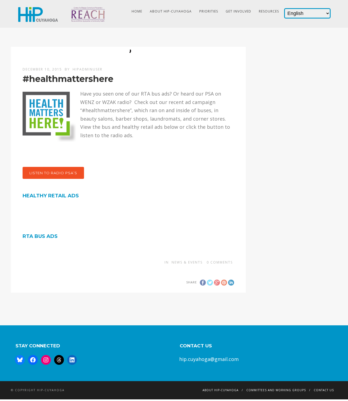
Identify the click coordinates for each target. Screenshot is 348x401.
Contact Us (324, 390)
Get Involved (238, 11)
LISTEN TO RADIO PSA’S (53, 173)
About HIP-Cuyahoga (171, 11)
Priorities (208, 11)
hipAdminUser (87, 69)
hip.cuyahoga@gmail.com (209, 359)
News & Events (187, 262)
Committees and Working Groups (276, 390)
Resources (269, 11)
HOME (137, 11)
